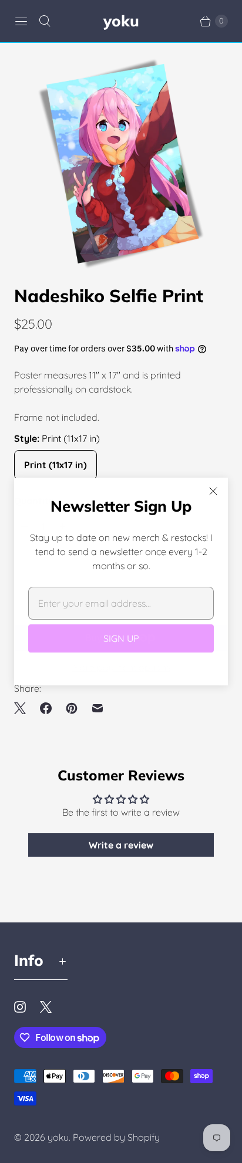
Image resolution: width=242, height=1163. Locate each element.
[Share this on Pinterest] (72, 708)
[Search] (44, 21)
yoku (58, 1137)
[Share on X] (23, 708)
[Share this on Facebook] (46, 708)
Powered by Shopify (116, 1137)
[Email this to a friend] (97, 708)
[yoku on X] (53, 1007)
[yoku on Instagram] (27, 1007)
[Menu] (21, 21)
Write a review (121, 845)
